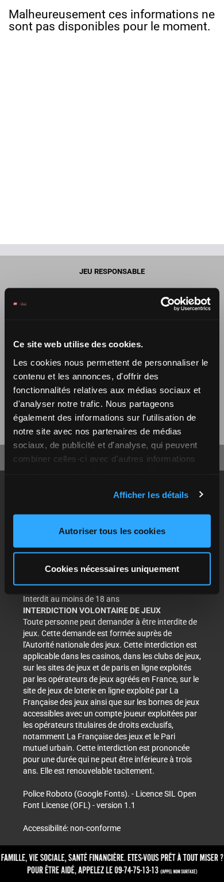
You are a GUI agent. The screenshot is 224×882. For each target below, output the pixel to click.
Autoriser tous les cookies (112, 531)
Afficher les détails (151, 494)
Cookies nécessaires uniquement (112, 568)
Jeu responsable (112, 271)
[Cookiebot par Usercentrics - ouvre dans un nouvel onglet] (161, 303)
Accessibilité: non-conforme (72, 828)
